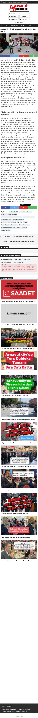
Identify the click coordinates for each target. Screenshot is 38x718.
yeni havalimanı (5, 230)
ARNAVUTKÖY (13, 26)
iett (21, 222)
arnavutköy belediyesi (25, 211)
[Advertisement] (19, 578)
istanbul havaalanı (24, 225)
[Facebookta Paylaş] (4, 56)
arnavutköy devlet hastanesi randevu (11, 217)
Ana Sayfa (13, 16)
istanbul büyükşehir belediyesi (9, 225)
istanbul (25, 222)
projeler (24, 227)
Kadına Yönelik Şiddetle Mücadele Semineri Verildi (18, 241)
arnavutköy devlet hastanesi (9, 214)
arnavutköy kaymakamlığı (8, 222)
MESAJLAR (9, 706)
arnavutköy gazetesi (28, 217)
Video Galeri (13, 19)
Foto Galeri (24, 19)
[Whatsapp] (33, 56)
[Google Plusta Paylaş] (23, 56)
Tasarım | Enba (19, 716)
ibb (18, 222)
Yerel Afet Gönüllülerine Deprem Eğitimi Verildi (19, 236)
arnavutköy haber (6, 219)
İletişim (23, 16)
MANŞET (19, 26)
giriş (15, 262)
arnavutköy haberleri (18, 219)
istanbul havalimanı (6, 227)
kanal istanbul (17, 227)
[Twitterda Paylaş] (14, 56)
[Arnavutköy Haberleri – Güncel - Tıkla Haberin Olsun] (19, 7)
